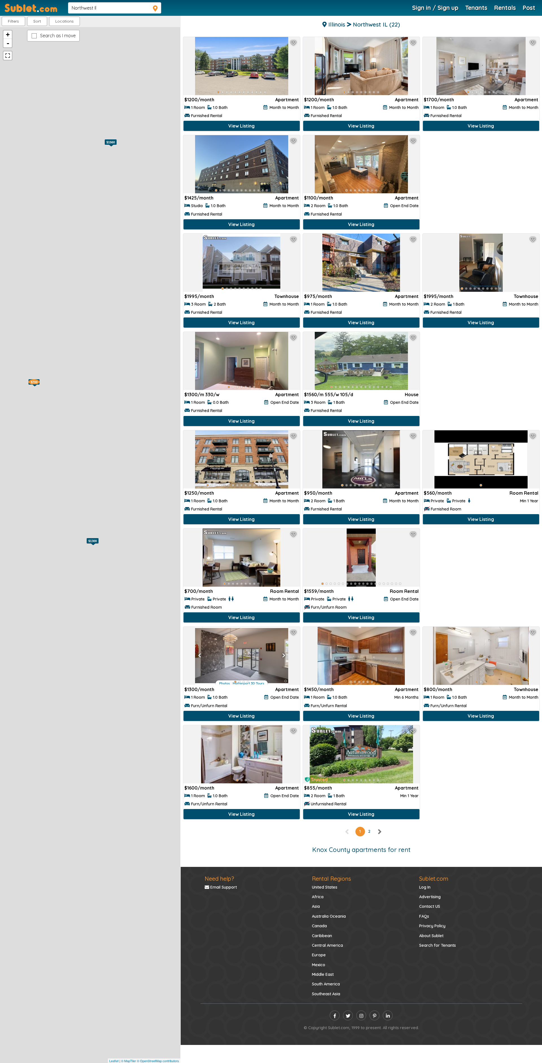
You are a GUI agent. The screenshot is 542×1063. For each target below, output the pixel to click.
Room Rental (524, 493)
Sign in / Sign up (435, 7)
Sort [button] (37, 21)
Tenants (476, 7)
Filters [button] (13, 21)
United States (324, 887)
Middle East (323, 974)
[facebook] (335, 1015)
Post (529, 7)
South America (326, 984)
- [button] (8, 43)
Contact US (429, 906)
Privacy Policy (432, 925)
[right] (379, 831)
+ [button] (8, 34)
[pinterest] (374, 1015)
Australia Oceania (329, 916)
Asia (316, 906)
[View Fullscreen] (7, 55)
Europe (319, 954)
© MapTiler (128, 1060)
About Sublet (431, 935)
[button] (64, 21)
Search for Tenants (437, 945)
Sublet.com (433, 878)
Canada (319, 925)
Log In (424, 887)
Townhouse (286, 296)
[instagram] (361, 1015)
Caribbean (322, 935)
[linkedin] (388, 1015)
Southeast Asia (326, 993)
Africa (318, 896)
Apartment (287, 99)
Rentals (505, 7)
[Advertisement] (481, 181)
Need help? (219, 878)
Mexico (318, 964)
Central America (327, 945)
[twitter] (348, 1015)
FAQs (424, 916)
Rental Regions (331, 878)
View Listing (241, 126)
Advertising (430, 896)
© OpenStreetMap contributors (158, 1060)
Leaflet (114, 1060)
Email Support (223, 887)
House (412, 394)
